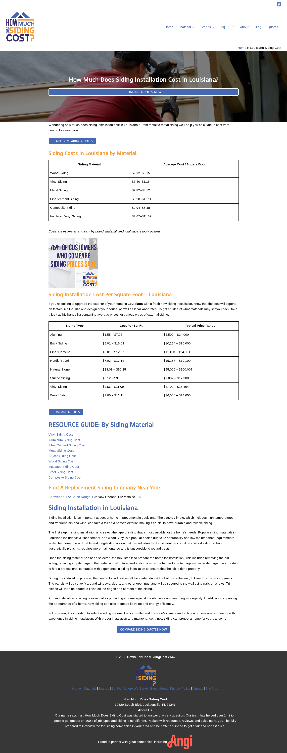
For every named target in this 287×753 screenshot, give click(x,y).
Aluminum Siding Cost (64, 440)
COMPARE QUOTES (66, 412)
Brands (206, 27)
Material (185, 27)
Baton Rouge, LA (84, 497)
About (244, 27)
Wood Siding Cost (61, 461)
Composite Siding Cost (64, 477)
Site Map (212, 688)
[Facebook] (279, 4)
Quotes (273, 27)
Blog (258, 27)
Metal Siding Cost (61, 450)
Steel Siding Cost (60, 472)
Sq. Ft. (225, 27)
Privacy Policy (180, 688)
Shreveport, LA (59, 497)
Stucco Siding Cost (62, 456)
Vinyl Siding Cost (60, 434)
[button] (192, 27)
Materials (89, 688)
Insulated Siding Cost (63, 466)
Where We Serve (135, 688)
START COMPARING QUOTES (73, 141)
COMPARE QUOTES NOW (143, 92)
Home (169, 27)
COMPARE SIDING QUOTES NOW (143, 629)
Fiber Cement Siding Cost (66, 445)
